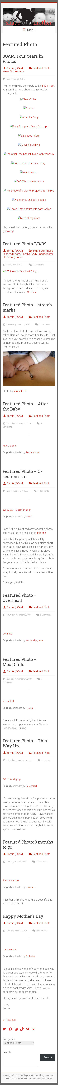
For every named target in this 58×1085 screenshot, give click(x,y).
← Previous (9, 1019)
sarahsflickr (20, 391)
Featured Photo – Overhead (20, 597)
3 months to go (11, 880)
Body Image (46, 250)
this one (41, 532)
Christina (32, 292)
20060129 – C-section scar (17, 510)
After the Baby (10, 445)
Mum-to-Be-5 (9, 949)
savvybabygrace (34, 640)
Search (7, 1052)
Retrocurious (32, 452)
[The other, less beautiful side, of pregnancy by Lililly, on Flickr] (29, 154)
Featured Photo (41, 68)
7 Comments (43, 491)
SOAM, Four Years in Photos (23, 58)
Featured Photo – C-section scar (22, 474)
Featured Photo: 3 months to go (28, 844)
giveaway (8, 231)
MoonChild (8, 701)
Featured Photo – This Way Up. (25, 743)
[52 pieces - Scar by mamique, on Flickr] (28, 135)
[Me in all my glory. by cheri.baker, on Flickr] (29, 218)
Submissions (17, 71)
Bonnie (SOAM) (15, 68)
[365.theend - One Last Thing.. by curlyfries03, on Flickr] (20, 271)
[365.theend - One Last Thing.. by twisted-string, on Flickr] (29, 163)
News (6, 71)
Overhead (7, 633)
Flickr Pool (48, 85)
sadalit (29, 516)
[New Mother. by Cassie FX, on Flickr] (28, 99)
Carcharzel (31, 786)
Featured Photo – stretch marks (27, 307)
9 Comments (38, 265)
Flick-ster (30, 956)
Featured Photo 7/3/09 (25, 243)
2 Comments (44, 324)
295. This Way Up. (12, 779)
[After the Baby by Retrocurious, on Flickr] (29, 117)
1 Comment (46, 760)
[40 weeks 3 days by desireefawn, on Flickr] (29, 144)
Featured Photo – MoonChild (20, 661)
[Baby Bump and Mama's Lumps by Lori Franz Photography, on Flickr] (29, 126)
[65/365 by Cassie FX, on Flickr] (29, 108)
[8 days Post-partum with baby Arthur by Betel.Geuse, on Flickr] (29, 208)
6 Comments (42, 931)
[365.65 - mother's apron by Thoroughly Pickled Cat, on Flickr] (29, 181)
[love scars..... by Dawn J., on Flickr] (29, 172)
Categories (9, 1039)
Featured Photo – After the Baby (25, 406)
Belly (35, 250)
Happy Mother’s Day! (23, 916)
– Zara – (30, 708)
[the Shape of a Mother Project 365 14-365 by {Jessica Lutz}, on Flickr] (29, 190)
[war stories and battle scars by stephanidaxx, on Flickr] (29, 199)
